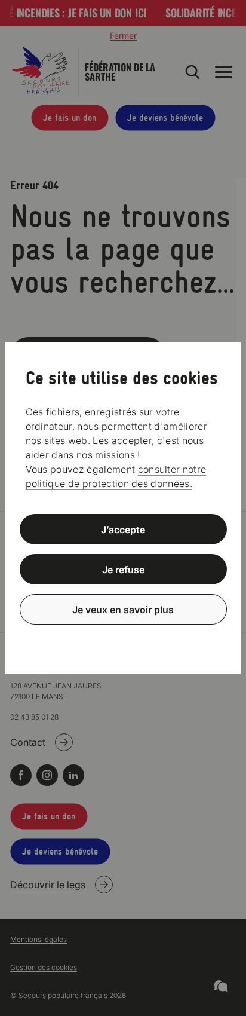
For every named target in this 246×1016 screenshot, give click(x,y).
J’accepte (123, 529)
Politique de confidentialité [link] (123, 638)
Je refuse (123, 570)
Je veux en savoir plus (123, 609)
